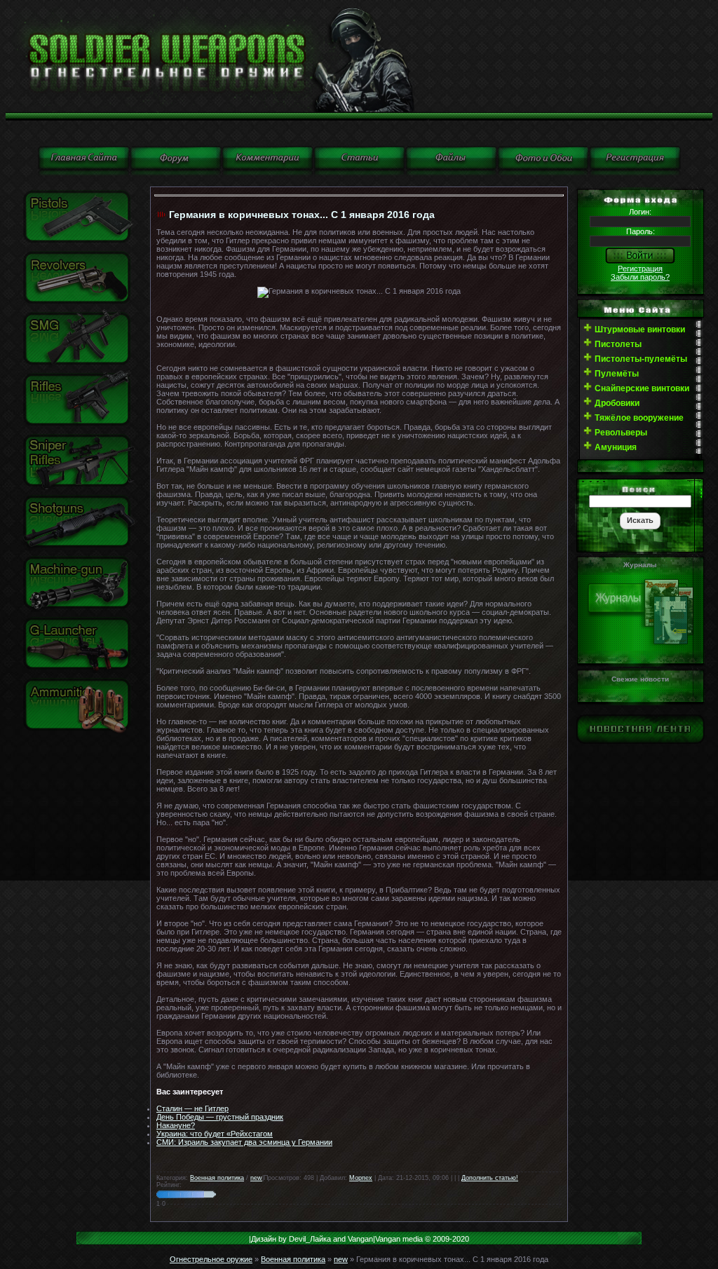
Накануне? (175, 1125)
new (256, 1177)
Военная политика (217, 1177)
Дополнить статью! (489, 1177)
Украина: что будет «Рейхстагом (214, 1133)
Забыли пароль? (640, 277)
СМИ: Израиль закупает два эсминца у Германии (244, 1142)
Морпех (360, 1177)
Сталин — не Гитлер (192, 1108)
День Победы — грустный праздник (219, 1117)
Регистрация (640, 268)
